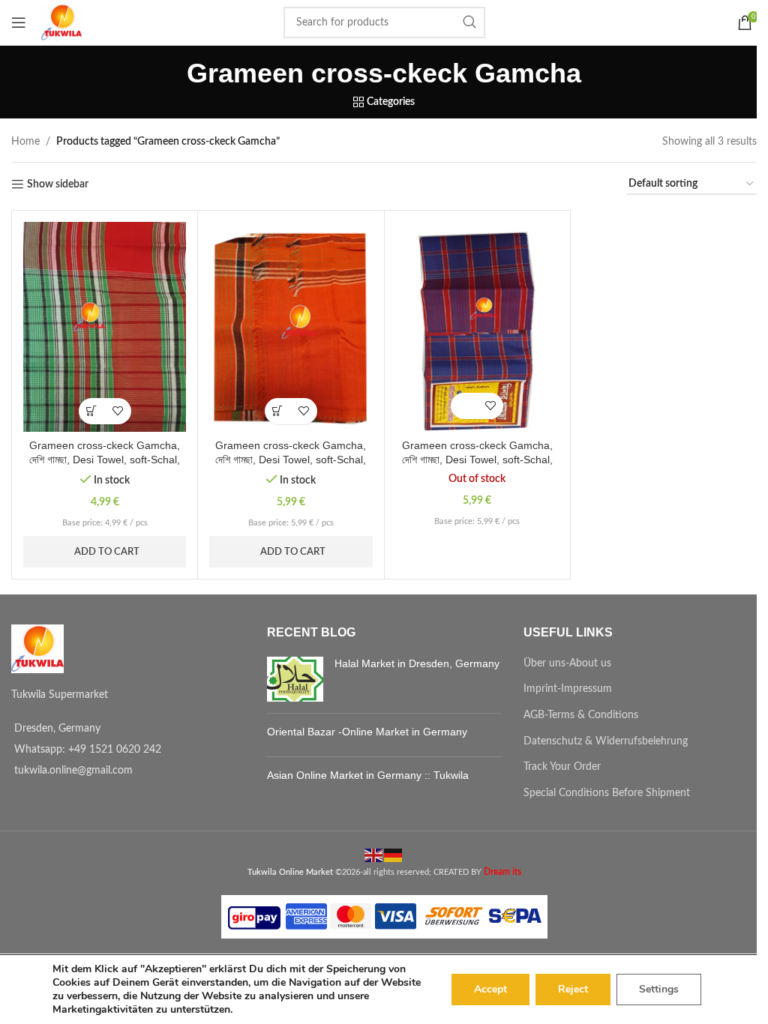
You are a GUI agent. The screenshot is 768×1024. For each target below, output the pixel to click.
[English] (374, 854)
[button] (92, 411)
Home (25, 141)
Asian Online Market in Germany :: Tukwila (368, 775)
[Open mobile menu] (19, 22)
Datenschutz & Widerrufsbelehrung (606, 741)
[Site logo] (61, 22)
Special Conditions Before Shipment (607, 793)
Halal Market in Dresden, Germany (417, 663)
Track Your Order (562, 767)
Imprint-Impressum (568, 689)
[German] (394, 854)
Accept (490, 989)
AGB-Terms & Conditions (581, 715)
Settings (659, 989)
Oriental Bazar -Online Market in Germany (367, 732)
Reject (573, 989)
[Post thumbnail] (295, 679)
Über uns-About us (567, 663)
